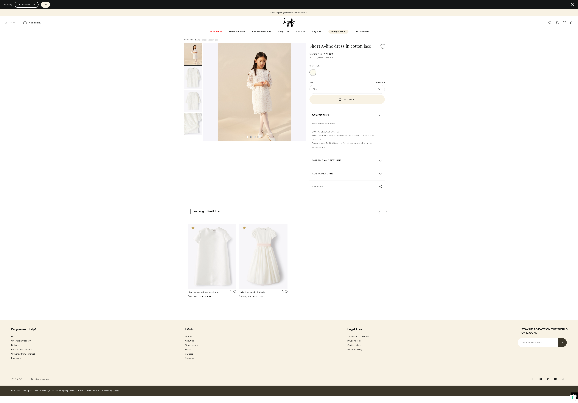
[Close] (572, 5)
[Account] (557, 22)
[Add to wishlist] (383, 46)
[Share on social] (380, 186)
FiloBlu (116, 390)
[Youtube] (555, 379)
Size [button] (315, 89)
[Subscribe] (562, 342)
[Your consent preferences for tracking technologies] (573, 398)
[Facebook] (533, 379)
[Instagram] (540, 379)
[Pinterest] (548, 379)
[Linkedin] (563, 379)
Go (45, 4)
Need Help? (318, 186)
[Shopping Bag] (571, 22)
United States (24, 4)
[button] (289, 12)
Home (187, 39)
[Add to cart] (231, 291)
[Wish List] (564, 22)
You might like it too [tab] (207, 211)
